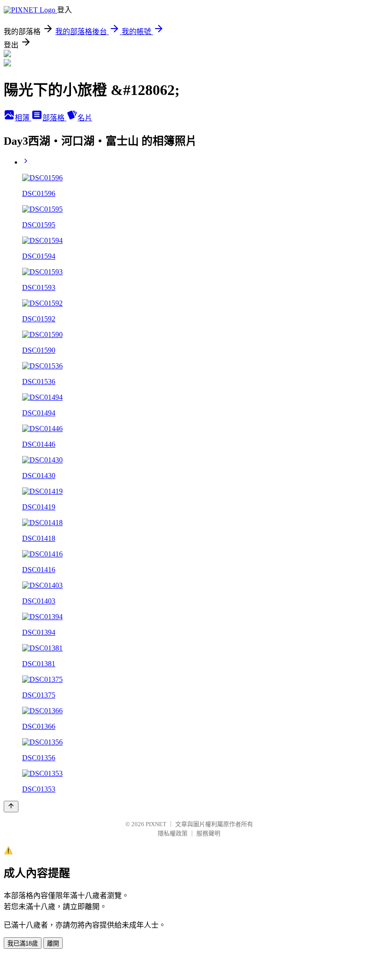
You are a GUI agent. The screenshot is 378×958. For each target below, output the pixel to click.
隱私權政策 (173, 833)
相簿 (23, 118)
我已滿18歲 (22, 943)
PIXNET (156, 824)
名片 (84, 118)
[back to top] (11, 806)
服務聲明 (208, 833)
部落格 (54, 118)
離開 (53, 943)
